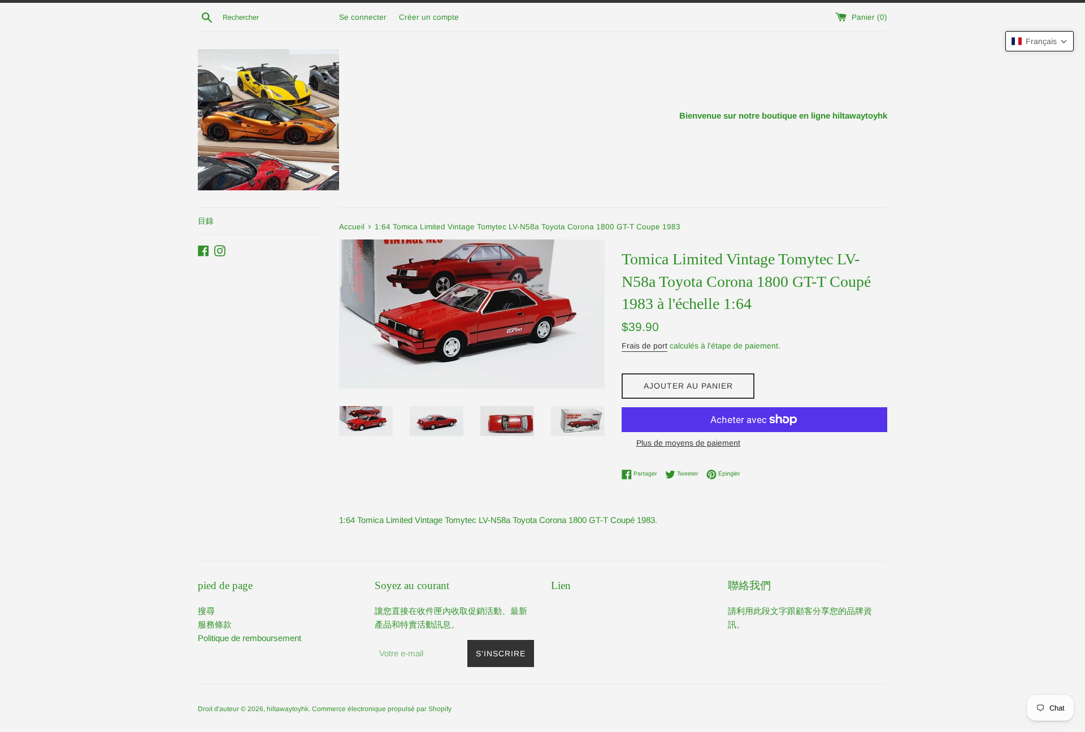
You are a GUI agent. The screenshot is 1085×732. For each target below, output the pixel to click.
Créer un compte (429, 17)
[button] (1039, 41)
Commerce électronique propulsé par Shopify (382, 709)
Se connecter (363, 17)
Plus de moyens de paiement (688, 442)
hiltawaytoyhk (288, 709)
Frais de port (644, 345)
